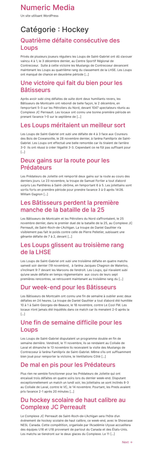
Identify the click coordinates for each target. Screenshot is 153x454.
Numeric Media (48, 7)
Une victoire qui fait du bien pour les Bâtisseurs (71, 86)
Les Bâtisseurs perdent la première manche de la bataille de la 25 (70, 206)
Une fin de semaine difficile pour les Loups (71, 326)
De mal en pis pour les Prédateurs (68, 364)
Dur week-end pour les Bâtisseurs (68, 287)
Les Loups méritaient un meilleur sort (73, 125)
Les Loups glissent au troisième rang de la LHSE (72, 248)
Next (127, 442)
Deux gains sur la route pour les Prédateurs (65, 164)
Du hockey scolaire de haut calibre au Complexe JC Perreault (73, 403)
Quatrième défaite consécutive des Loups (70, 44)
